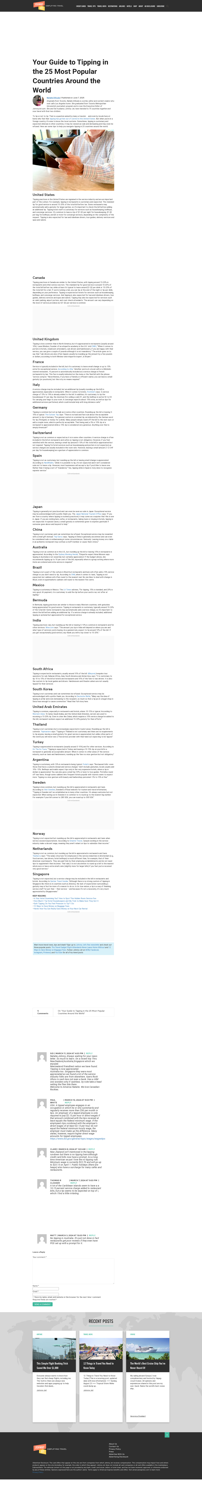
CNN (73, 574)
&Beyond (91, 673)
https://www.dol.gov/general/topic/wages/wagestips (77, 1138)
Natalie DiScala (53, 98)
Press (111, 1452)
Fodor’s (86, 764)
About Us (113, 1444)
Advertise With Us (116, 1454)
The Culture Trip (52, 415)
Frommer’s (91, 392)
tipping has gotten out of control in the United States (72, 119)
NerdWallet (49, 463)
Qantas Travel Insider (59, 881)
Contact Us (114, 1447)
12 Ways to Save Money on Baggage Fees (51, 906)
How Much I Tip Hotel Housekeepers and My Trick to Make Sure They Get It (66, 901)
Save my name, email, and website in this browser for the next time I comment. (68, 1297)
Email (36, 1292)
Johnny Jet (42, 1390)
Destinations (112, 6)
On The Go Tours (40, 749)
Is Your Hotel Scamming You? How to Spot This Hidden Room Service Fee (65, 898)
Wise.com (50, 627)
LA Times (67, 590)
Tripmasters (46, 731)
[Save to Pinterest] (2, 752)
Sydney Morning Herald (68, 554)
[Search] (167, 6)
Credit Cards (81, 6)
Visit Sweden (49, 790)
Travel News (101, 6)
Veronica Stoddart (138, 1416)
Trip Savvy (58, 537)
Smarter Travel (76, 841)
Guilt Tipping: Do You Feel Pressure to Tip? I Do (54, 903)
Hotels (129, 6)
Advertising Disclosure (118, 1457)
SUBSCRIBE (160, 6)
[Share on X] (2, 747)
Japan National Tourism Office (89, 514)
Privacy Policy (115, 1449)
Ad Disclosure (150, 6)
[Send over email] (2, 758)
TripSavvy (37, 856)
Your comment (40, 1257)
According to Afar (65, 369)
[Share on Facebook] (2, 742)
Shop (135, 6)
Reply (89, 1053)
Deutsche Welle (83, 696)
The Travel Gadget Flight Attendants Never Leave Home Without (78, 947)
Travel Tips (91, 6)
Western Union (39, 714)
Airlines (122, 6)
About (141, 6)
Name (36, 1286)
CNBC (94, 346)
